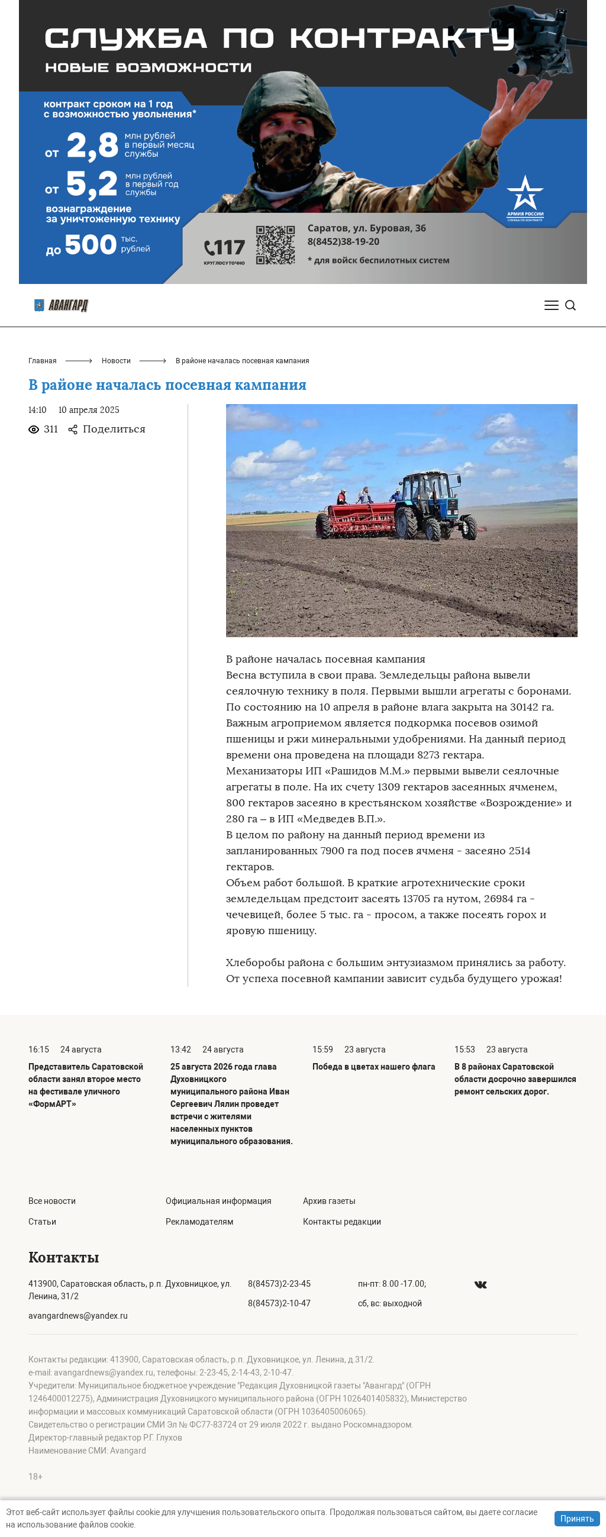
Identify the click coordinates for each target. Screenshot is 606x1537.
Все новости (52, 1201)
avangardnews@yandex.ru (78, 1315)
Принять (577, 1518)
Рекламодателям (199, 1221)
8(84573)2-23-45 (279, 1284)
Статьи (42, 1221)
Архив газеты (329, 1201)
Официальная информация (219, 1201)
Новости (116, 361)
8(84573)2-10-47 (279, 1303)
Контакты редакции (342, 1221)
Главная (42, 361)
